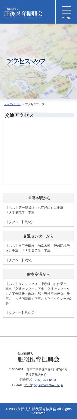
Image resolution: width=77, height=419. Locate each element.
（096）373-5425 (44, 379)
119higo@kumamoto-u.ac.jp (43, 385)
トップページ (12, 104)
